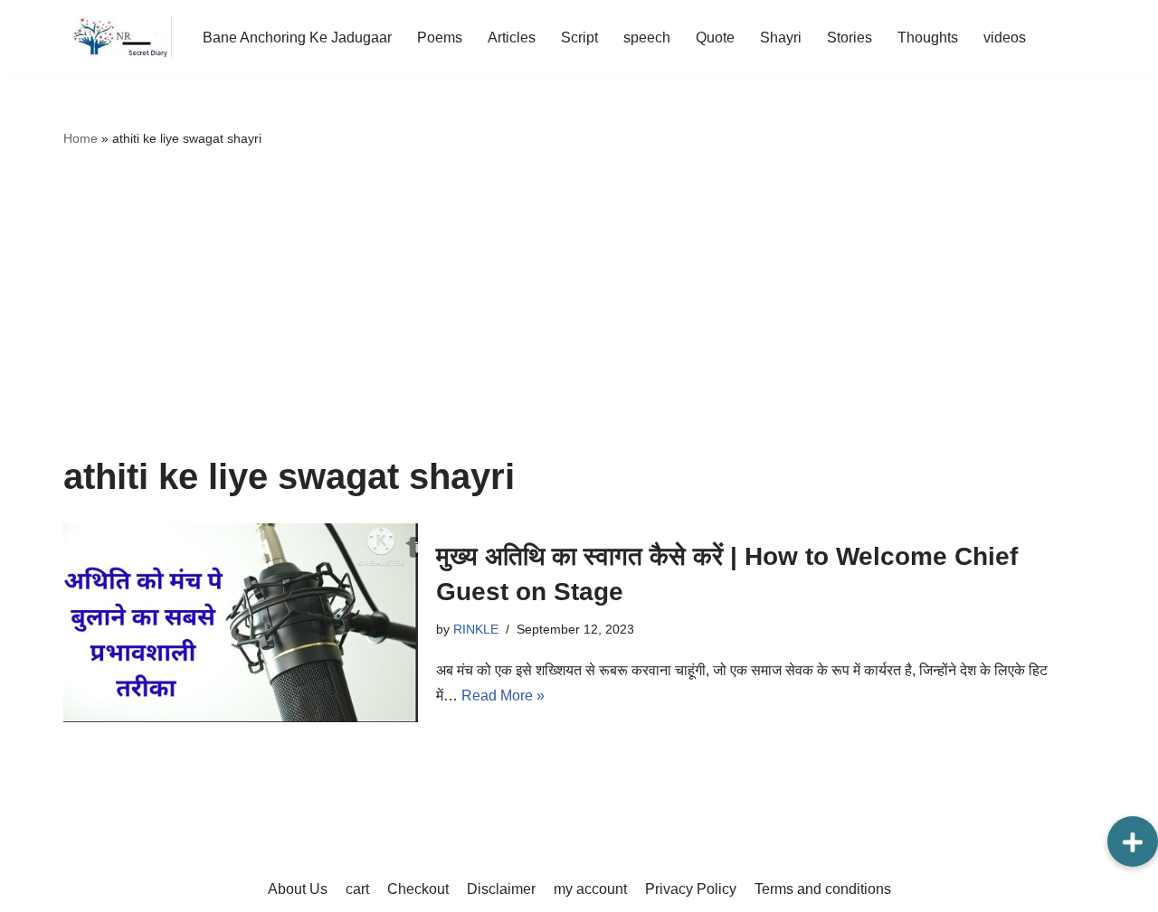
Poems (439, 37)
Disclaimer (501, 889)
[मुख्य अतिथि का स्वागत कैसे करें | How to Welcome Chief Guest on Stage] (240, 622)
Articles (512, 37)
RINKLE (475, 629)
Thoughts (927, 37)
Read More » (503, 695)
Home (80, 138)
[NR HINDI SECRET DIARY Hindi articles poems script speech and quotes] (117, 37)
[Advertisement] (579, 302)
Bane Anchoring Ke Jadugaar (297, 37)
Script (579, 37)
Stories (849, 37)
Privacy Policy (690, 889)
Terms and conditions (823, 889)
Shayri (781, 37)
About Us (297, 889)
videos (1004, 37)
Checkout (418, 889)
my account (590, 889)
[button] (1132, 841)
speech (646, 37)
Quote (715, 37)
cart (357, 889)
